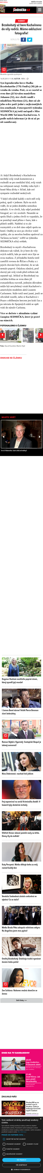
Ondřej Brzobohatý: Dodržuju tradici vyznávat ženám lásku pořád (21, 960)
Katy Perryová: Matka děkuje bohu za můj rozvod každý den (20, 866)
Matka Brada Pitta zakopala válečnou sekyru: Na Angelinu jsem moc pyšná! (21, 929)
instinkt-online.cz (32, 1114)
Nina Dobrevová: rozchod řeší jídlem (17, 774)
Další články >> (21, 1000)
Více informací (22, 1132)
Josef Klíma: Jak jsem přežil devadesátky (33, 1078)
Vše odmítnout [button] (21, 1165)
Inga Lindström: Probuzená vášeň (33, 1062)
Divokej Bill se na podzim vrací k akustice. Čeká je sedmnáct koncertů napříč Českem (33, 1107)
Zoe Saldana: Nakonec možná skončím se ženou (19, 992)
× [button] (40, 1119)
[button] (21, 1135)
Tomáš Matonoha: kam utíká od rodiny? (14, 451)
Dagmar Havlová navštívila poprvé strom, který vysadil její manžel (19, 681)
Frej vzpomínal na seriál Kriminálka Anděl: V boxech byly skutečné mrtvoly (21, 803)
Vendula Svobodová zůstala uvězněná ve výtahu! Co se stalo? (19, 898)
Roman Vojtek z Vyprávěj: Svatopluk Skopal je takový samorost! (21, 744)
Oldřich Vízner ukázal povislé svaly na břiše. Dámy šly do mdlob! (20, 834)
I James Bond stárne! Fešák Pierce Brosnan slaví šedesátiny (20, 712)
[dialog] (21, 1145)
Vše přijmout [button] (21, 1160)
